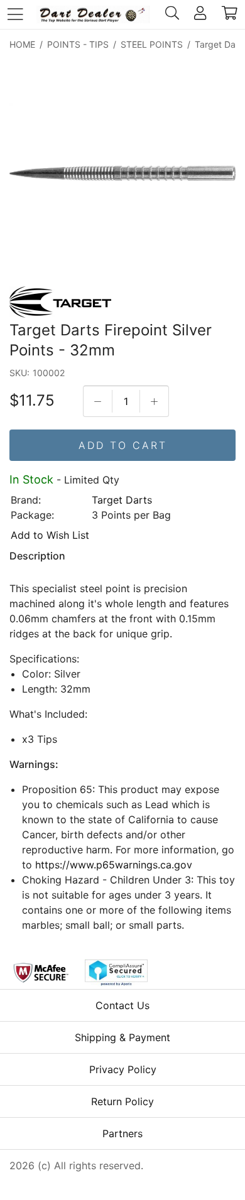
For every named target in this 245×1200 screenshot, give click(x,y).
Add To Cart (123, 445)
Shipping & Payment (122, 1037)
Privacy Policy (122, 1069)
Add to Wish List (50, 535)
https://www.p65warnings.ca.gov (113, 864)
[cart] (229, 14)
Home (22, 44)
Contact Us (122, 1005)
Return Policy (122, 1101)
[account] (200, 14)
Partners (122, 1133)
